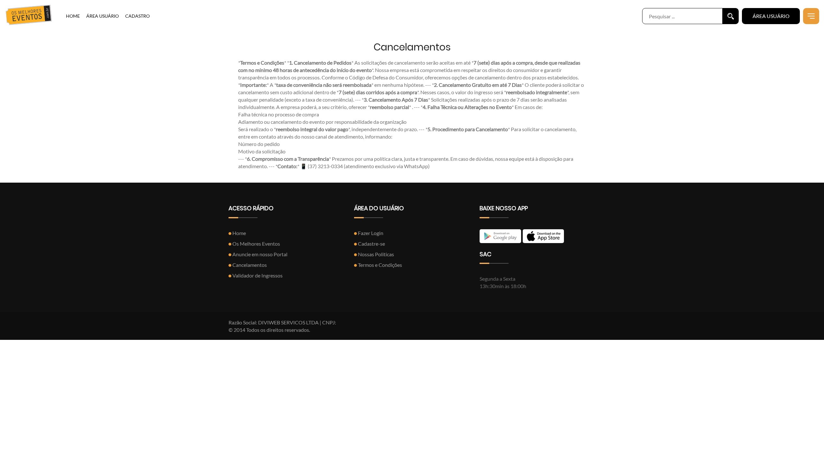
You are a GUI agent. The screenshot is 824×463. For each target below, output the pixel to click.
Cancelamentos (249, 265)
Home (238, 233)
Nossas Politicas (375, 254)
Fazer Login (370, 233)
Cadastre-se (371, 244)
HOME (73, 16)
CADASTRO (137, 16)
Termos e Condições (379, 265)
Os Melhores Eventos (255, 244)
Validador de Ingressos (257, 275)
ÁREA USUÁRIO (102, 16)
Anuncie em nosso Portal (259, 254)
